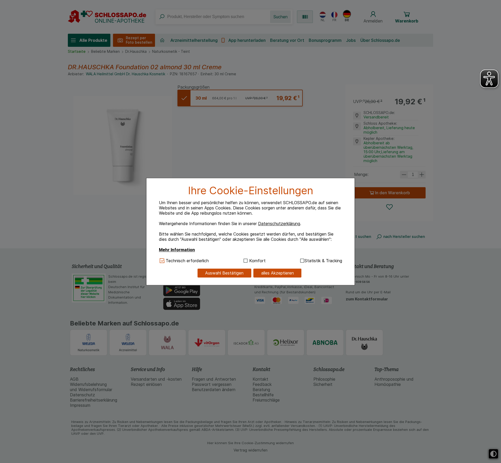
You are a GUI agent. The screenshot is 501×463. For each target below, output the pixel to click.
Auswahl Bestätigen (224, 273)
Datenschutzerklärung (279, 223)
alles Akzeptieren (277, 273)
